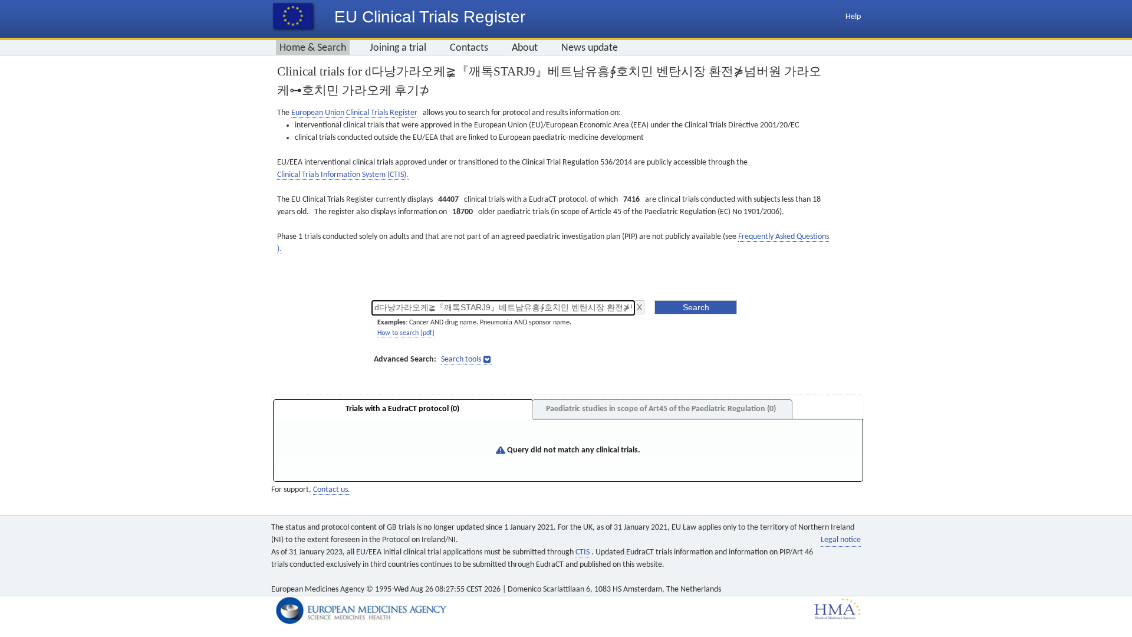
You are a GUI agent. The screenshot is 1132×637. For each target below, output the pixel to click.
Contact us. (331, 489)
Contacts (469, 48)
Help (853, 16)
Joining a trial (398, 48)
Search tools (461, 359)
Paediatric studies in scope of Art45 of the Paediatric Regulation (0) (661, 409)
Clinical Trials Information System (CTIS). (343, 174)
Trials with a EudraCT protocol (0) (402, 409)
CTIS (583, 552)
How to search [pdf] (406, 333)
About (525, 48)
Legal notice (841, 540)
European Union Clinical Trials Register (354, 113)
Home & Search (312, 48)
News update (589, 48)
